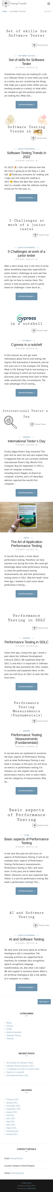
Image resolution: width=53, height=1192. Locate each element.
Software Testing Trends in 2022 (26, 155)
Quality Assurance (26, 149)
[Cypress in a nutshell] (26, 320)
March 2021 (11, 1128)
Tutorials (26, 340)
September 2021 (13, 1109)
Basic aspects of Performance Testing (26, 841)
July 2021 (10, 1115)
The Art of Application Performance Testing (26, 544)
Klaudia (21, 67)
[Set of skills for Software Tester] (26, 32)
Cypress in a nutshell (26, 345)
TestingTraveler (16, 1158)
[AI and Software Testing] (26, 915)
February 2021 (12, 1131)
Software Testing (26, 56)
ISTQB (26, 835)
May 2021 (10, 1121)
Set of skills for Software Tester (26, 62)
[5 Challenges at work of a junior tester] (26, 224)
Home (4, 11)
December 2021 (13, 1105)
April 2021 (10, 1124)
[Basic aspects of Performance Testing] (26, 815)
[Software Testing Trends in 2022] (26, 128)
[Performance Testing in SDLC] (26, 618)
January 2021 (11, 1134)
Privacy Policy (26, 1183)
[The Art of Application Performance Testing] (26, 517)
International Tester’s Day (26, 441)
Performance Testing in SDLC (26, 642)
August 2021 (11, 1112)
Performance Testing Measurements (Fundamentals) (26, 739)
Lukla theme (31, 1188)
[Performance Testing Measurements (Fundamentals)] (26, 711)
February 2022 (12, 1099)
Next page (43, 1002)
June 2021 (10, 1118)
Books (26, 538)
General (26, 437)
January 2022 (11, 1102)
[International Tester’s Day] (26, 417)
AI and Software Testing (26, 939)
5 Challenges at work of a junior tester (26, 253)
